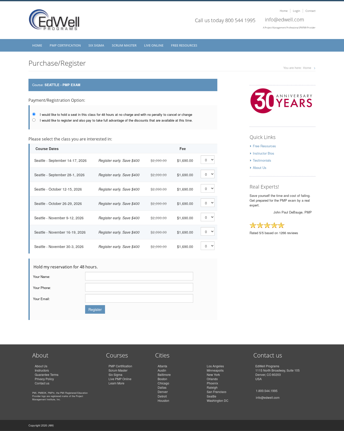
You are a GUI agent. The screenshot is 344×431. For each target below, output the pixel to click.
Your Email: (41, 299)
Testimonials (262, 160)
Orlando (212, 379)
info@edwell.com (284, 19)
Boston (162, 379)
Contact (310, 11)
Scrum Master (124, 45)
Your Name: (41, 276)
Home (284, 11)
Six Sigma (96, 45)
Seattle (211, 396)
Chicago (163, 383)
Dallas (162, 387)
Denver (163, 391)
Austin (162, 370)
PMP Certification (65, 45)
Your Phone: (42, 287)
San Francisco (216, 391)
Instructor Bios (263, 153)
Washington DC (217, 400)
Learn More (116, 383)
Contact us (42, 383)
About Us (259, 167)
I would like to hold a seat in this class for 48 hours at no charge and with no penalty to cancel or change (116, 114)
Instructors (42, 370)
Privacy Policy (44, 379)
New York (213, 374)
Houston (163, 400)
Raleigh (212, 387)
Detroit (162, 396)
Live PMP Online (120, 379)
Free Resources (184, 45)
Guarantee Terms (46, 374)
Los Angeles (215, 366)
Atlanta (162, 366)
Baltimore (164, 374)
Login (296, 11)
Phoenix (212, 383)
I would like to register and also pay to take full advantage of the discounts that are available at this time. (116, 120)
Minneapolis (215, 370)
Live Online (153, 45)
